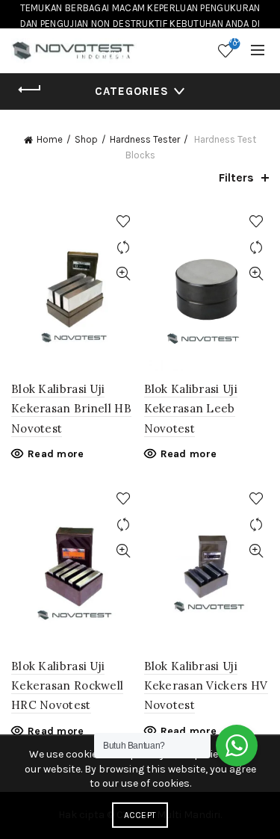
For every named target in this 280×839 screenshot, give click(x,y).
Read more (56, 454)
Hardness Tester (145, 139)
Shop (86, 139)
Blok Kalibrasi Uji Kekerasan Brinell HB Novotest (71, 409)
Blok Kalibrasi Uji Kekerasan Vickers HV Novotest (206, 686)
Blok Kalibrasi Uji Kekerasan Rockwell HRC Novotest (67, 686)
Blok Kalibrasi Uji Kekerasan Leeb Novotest (190, 409)
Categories (132, 91)
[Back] (30, 90)
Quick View (124, 274)
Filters (236, 177)
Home (50, 139)
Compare (124, 248)
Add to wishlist (124, 221)
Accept (140, 815)
